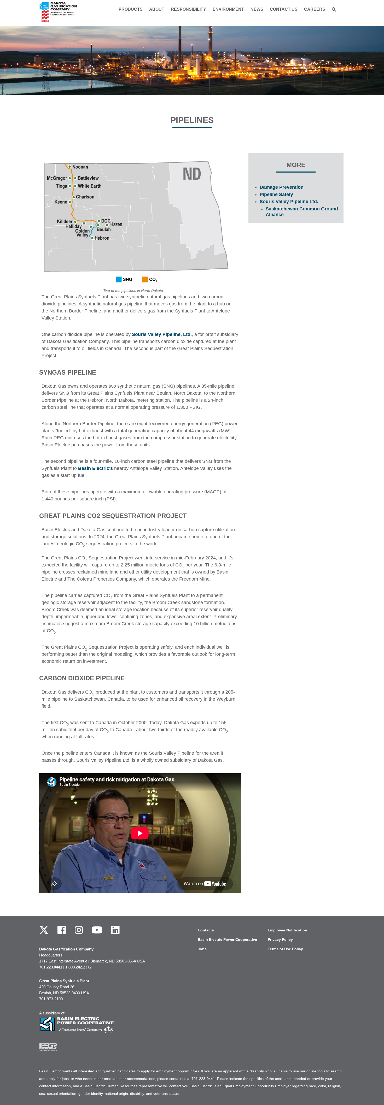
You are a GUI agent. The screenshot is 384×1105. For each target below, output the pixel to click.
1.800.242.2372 (78, 967)
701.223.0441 (50, 967)
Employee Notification (287, 930)
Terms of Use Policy (285, 949)
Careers (314, 9)
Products (131, 9)
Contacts (206, 930)
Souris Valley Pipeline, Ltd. (162, 334)
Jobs (202, 949)
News (257, 9)
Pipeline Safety (276, 194)
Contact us (284, 9)
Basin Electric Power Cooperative (227, 939)
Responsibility (188, 9)
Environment (228, 9)
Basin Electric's (95, 468)
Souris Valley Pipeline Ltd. (289, 201)
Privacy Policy (280, 939)
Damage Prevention (282, 187)
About (156, 9)
